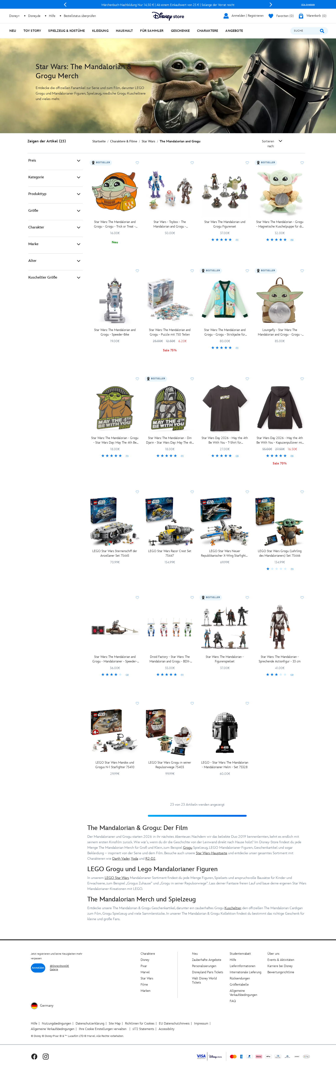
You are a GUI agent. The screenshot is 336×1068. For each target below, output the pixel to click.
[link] (225, 240)
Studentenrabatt (240, 954)
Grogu (187, 848)
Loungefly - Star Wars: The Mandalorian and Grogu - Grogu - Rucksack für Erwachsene (280, 332)
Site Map (114, 1023)
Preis (32, 160)
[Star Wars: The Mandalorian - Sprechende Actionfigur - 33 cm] (280, 627)
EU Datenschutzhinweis (174, 1023)
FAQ (233, 1001)
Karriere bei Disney (280, 966)
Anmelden (38, 968)
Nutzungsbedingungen (56, 1023)
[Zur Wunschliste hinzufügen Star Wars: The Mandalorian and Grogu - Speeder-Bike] (137, 271)
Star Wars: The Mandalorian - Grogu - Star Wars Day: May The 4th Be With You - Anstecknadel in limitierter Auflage (114, 440)
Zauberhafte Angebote (206, 960)
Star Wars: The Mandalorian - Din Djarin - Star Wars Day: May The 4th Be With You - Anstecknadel (170, 440)
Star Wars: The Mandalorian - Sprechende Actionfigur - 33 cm (280, 659)
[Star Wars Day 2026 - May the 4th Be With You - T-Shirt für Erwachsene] (225, 408)
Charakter (36, 227)
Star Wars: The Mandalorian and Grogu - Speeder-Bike (115, 332)
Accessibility (166, 1029)
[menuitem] (13, 30)
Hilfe (233, 960)
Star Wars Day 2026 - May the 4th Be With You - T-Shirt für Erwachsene (225, 440)
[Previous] (65, 4)
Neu (195, 954)
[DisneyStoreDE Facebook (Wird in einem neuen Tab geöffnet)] (34, 1056)
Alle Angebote (308, 4)
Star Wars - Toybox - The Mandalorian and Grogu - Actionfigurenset (169, 224)
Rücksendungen (240, 978)
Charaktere (148, 954)
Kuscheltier (232, 908)
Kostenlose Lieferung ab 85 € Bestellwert (168, 5)
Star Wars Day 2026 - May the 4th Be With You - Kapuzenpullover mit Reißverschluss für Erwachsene (279, 440)
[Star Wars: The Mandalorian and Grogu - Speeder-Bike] (115, 300)
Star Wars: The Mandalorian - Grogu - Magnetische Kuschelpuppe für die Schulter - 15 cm (279, 224)
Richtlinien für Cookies (139, 1023)
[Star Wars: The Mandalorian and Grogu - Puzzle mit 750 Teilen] (170, 300)
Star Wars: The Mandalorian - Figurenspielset (225, 659)
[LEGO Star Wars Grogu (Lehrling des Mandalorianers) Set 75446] (280, 521)
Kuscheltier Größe (42, 277)
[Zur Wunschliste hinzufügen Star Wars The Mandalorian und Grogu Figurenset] (247, 162)
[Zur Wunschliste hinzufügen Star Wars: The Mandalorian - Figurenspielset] (247, 597)
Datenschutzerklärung (90, 1023)
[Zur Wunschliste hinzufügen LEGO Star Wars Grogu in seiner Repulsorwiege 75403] (192, 703)
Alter (32, 261)
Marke (33, 244)
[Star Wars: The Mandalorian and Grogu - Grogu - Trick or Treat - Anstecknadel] (115, 192)
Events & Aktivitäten (280, 960)
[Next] (271, 4)
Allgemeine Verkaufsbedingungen (243, 993)
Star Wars (147, 978)
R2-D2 (150, 859)
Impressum (201, 1023)
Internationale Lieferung (245, 972)
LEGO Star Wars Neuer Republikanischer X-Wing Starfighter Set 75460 (224, 553)
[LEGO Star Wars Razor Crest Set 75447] (170, 521)
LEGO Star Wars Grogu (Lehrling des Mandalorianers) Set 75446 (279, 553)
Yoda (134, 859)
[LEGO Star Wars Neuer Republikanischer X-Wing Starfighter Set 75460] (225, 521)
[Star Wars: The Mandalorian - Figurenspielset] (225, 627)
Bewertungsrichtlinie (280, 972)
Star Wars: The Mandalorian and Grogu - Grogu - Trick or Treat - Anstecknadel (115, 224)
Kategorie (36, 177)
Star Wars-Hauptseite (211, 853)
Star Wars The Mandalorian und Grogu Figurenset (224, 224)
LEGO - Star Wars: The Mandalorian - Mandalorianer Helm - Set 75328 (224, 765)
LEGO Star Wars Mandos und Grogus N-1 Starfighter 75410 (114, 765)
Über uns (273, 954)
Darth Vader (121, 859)
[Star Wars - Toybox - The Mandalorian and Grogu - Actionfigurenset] (170, 192)
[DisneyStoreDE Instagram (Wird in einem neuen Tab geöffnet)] (46, 1056)
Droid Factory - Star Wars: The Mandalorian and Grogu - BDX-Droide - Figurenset (169, 659)
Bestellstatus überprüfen (80, 16)
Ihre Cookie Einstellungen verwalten (102, 1029)
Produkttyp (37, 194)
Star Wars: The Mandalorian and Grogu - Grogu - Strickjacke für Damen (224, 332)
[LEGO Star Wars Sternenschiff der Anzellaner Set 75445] (115, 521)
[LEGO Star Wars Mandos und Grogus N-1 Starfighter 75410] (115, 733)
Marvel (145, 972)
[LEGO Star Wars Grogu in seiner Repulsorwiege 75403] (170, 733)
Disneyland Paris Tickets (207, 972)
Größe (33, 211)
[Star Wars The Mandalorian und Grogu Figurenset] (225, 192)
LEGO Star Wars (117, 878)
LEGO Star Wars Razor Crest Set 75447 (169, 553)
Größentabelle (239, 985)
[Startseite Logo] (168, 16)
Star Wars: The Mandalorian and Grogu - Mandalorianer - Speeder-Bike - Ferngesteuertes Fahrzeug (114, 659)
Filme (144, 985)
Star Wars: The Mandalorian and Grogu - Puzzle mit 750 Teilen (169, 332)
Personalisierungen (204, 966)
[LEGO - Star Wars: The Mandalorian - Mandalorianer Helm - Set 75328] (225, 733)
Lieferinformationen (242, 966)
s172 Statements (143, 1029)
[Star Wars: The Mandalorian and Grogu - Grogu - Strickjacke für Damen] (225, 300)
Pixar (144, 966)
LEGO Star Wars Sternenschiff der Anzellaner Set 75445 (114, 553)
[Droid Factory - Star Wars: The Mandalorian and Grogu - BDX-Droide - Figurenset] (170, 627)
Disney (145, 960)
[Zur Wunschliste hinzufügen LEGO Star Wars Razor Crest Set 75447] (192, 492)
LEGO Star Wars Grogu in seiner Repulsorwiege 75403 (169, 765)
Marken (145, 991)
